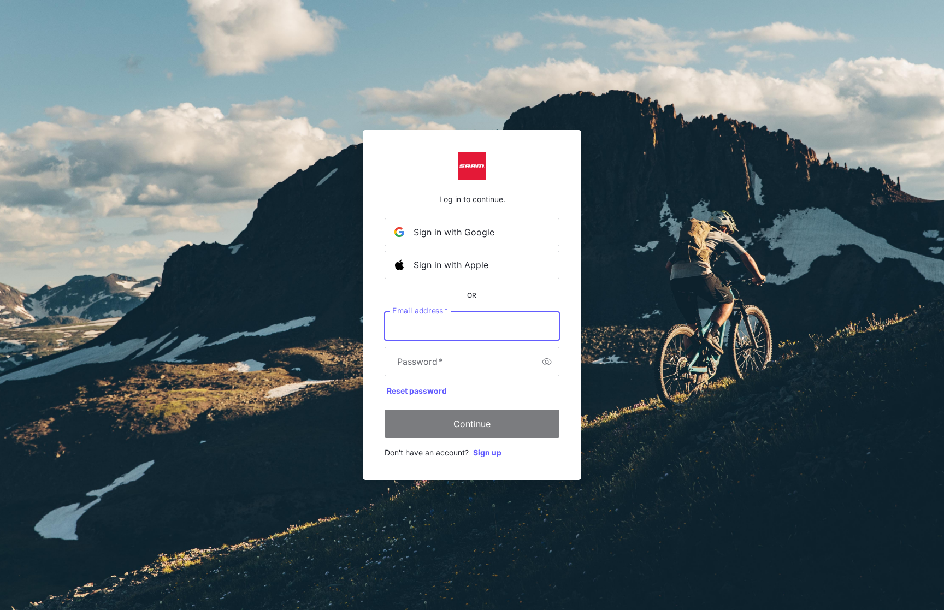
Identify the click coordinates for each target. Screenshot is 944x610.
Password (420, 361)
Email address (420, 310)
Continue (472, 423)
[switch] (547, 361)
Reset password (417, 390)
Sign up (487, 452)
